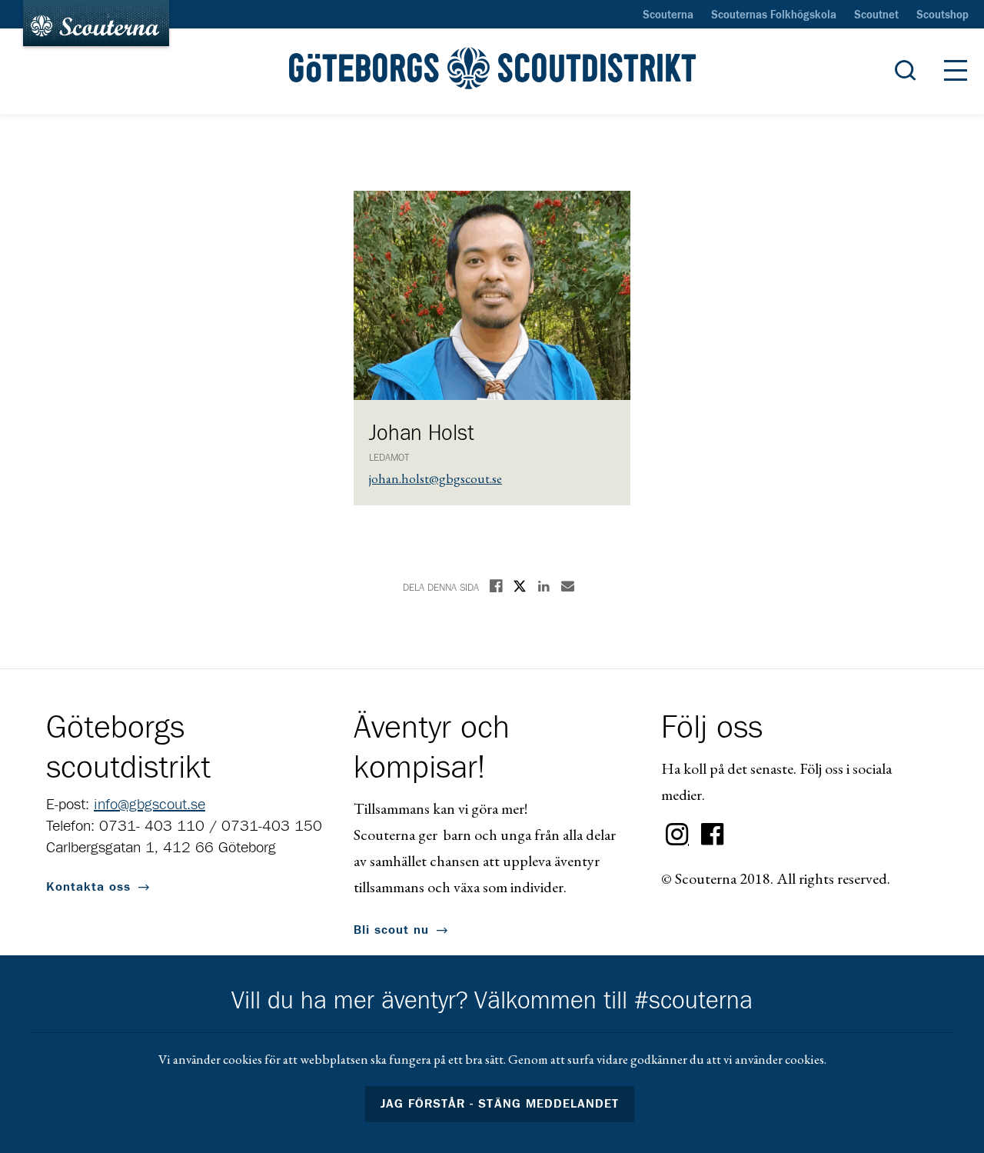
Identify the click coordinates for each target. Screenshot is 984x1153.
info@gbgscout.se (149, 804)
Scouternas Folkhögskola (773, 15)
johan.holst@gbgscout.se (435, 478)
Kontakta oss (88, 887)
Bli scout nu (391, 930)
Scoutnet (876, 15)
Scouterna (668, 15)
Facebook (712, 834)
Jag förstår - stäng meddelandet (500, 1104)
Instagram (677, 834)
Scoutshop (942, 15)
